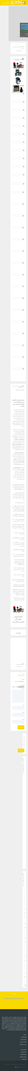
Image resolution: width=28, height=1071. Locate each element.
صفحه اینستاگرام (23, 1057)
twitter (16, 1067)
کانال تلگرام (24, 1059)
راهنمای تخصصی (23, 1049)
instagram (18, 1067)
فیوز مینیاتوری (19, 484)
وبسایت (23, 719)
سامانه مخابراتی (23, 1052)
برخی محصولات (17, 59)
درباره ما (24, 1035)
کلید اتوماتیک (22, 506)
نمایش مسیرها (19, 664)
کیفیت (22, 679)
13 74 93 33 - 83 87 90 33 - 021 (18, 48)
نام (23, 705)
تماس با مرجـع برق (23, 1044)
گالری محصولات (23, 767)
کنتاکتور (21, 519)
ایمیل (23, 712)
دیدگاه (23, 689)
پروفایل (21, 750)
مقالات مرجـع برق (23, 1042)
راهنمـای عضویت (23, 1039)
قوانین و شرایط (23, 1037)
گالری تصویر (22, 685)
